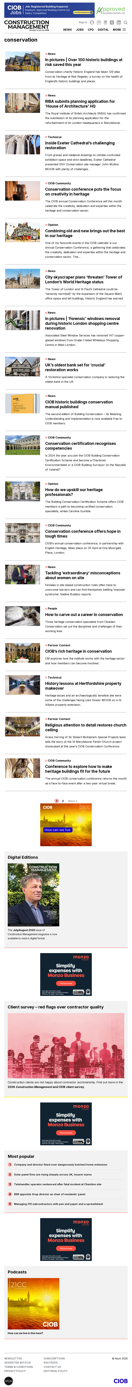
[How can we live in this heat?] (33, 1303)
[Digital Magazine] (105, 22)
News (67, 29)
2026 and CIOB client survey (46, 1087)
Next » (73, 801)
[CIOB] (97, 1381)
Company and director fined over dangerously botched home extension (60, 1164)
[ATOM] (35, 1381)
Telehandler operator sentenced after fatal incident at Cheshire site (57, 1184)
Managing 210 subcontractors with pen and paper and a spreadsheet (58, 1204)
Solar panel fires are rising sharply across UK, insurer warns (53, 1174)
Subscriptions (54, 1358)
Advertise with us (17, 1362)
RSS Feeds (51, 1362)
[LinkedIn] (119, 22)
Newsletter (13, 1358)
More (117, 29)
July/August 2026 (24, 930)
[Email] (99, 22)
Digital (103, 29)
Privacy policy (15, 1371)
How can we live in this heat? (25, 1333)
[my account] (92, 22)
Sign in (83, 22)
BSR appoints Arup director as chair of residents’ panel (49, 1194)
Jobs (80, 29)
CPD (91, 29)
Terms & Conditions (18, 1366)
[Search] (126, 22)
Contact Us (52, 1366)
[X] (112, 22)
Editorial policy (56, 1371)
